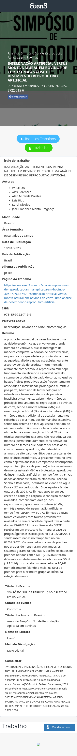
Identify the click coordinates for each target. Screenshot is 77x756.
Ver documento (61, 727)
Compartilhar (19, 96)
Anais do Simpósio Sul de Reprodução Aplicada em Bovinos (35, 55)
